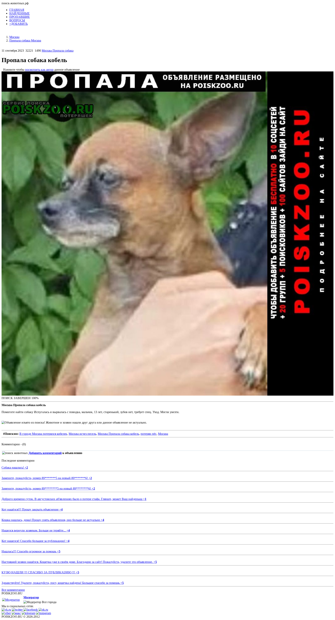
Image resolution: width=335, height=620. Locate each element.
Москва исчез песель (82, 433)
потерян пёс (148, 433)
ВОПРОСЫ (17, 20)
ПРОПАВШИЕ (19, 16)
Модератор (31, 597)
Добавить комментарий (45, 453)
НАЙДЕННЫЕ (19, 13)
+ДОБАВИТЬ (18, 23)
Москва (163, 433)
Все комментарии (13, 589)
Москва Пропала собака (57, 50)
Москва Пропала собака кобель (118, 433)
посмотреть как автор (39, 69)
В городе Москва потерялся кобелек (43, 433)
